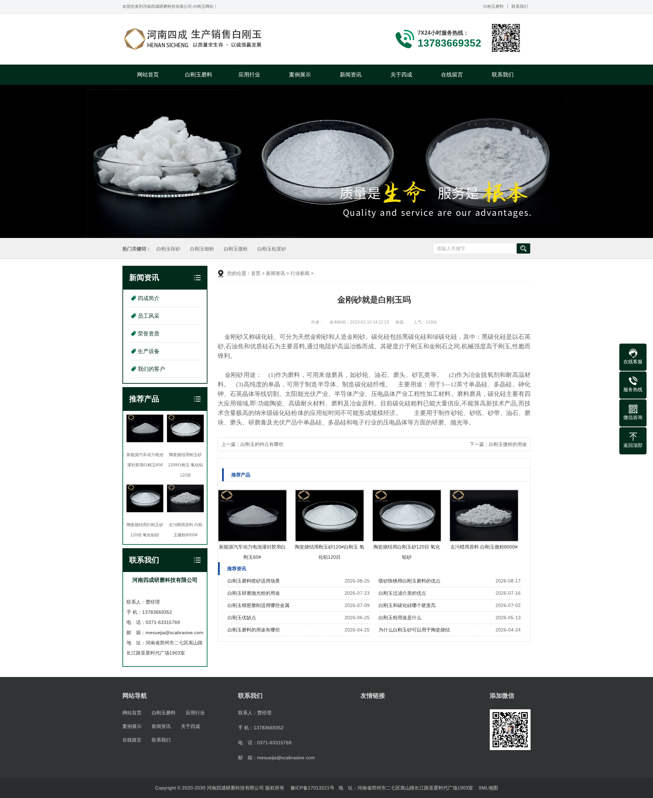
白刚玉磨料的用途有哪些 (254, 629)
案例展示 (300, 74)
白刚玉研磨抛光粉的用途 (254, 593)
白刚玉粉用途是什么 (400, 617)
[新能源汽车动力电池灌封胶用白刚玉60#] (252, 515)
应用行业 (249, 74)
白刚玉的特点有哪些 (261, 444)
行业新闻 (299, 273)
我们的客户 (151, 369)
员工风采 (149, 316)
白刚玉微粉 (236, 248)
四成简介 (149, 298)
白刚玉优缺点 (242, 617)
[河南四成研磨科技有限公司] (193, 39)
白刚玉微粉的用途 (508, 444)
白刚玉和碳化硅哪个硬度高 (407, 605)
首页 (256, 273)
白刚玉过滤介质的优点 (402, 593)
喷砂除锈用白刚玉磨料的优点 (409, 581)
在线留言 (452, 74)
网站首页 (148, 74)
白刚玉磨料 (493, 6)
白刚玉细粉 (202, 248)
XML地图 (488, 788)
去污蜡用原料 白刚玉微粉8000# (484, 547)
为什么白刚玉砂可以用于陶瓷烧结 (414, 629)
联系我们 (520, 6)
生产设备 (149, 351)
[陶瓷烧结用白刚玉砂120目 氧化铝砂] (406, 515)
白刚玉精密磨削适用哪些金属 (258, 605)
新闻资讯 (351, 74)
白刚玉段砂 (168, 248)
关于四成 (401, 74)
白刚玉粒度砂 (271, 248)
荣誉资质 (149, 333)
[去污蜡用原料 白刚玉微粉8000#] (484, 515)
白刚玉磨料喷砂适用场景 (254, 581)
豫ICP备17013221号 (312, 788)
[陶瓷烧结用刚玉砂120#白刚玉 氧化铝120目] (329, 515)
